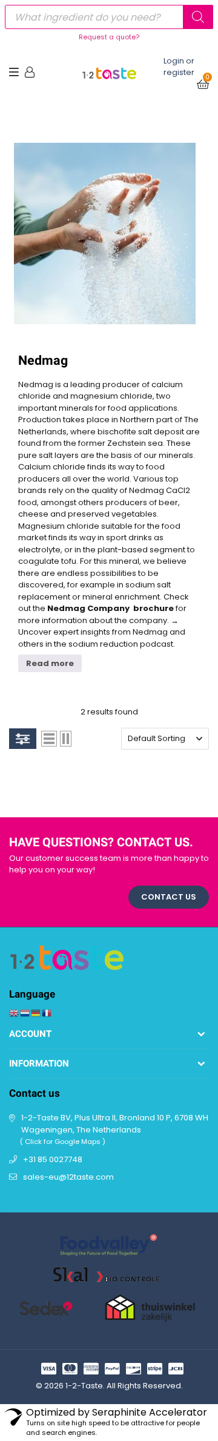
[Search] (198, 17)
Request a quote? (109, 37)
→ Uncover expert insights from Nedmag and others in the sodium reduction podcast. (101, 632)
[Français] (47, 1012)
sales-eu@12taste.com (68, 1177)
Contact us (168, 897)
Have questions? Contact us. (101, 842)
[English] (14, 1012)
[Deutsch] (36, 1012)
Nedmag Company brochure (110, 608)
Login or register (179, 67)
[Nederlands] (25, 1012)
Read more (50, 663)
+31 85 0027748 (52, 1159)
